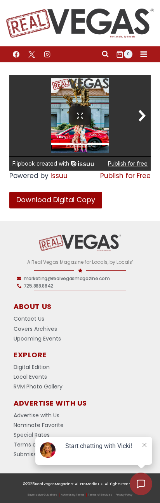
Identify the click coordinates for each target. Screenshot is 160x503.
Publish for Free (125, 175)
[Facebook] (16, 54)
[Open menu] (143, 54)
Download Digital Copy (55, 200)
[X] (31, 54)
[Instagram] (47, 54)
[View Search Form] (105, 54)
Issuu (59, 175)
